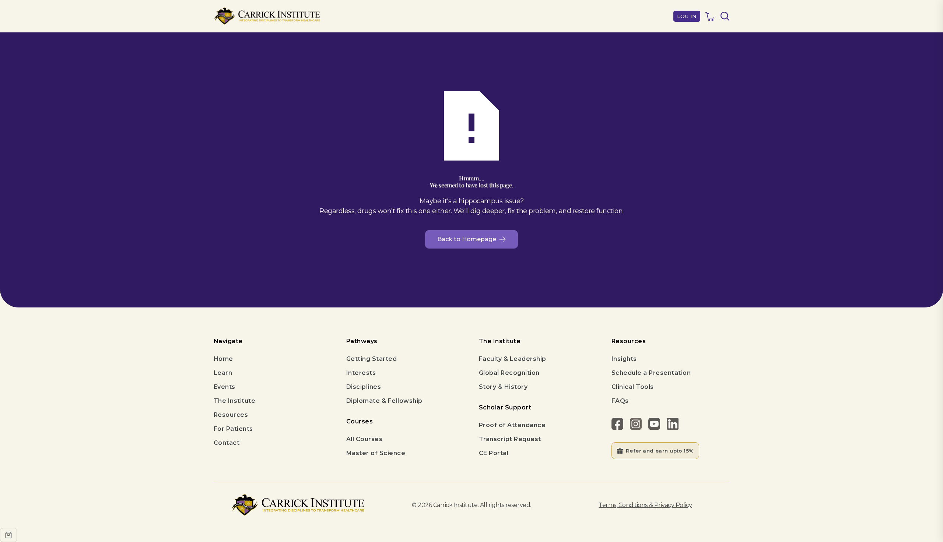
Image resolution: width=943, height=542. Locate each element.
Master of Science (375, 453)
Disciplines (363, 386)
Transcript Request (510, 439)
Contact (226, 442)
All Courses (364, 439)
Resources (231, 414)
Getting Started (371, 358)
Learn (223, 372)
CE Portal (493, 453)
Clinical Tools (632, 386)
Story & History (503, 386)
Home (223, 358)
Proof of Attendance (512, 425)
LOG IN (686, 16)
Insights (624, 358)
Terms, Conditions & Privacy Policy (645, 504)
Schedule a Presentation (651, 372)
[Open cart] (8, 535)
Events (224, 386)
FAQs (620, 400)
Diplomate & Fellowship (384, 400)
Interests (361, 372)
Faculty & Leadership (512, 358)
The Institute (234, 400)
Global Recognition (509, 372)
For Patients (233, 428)
